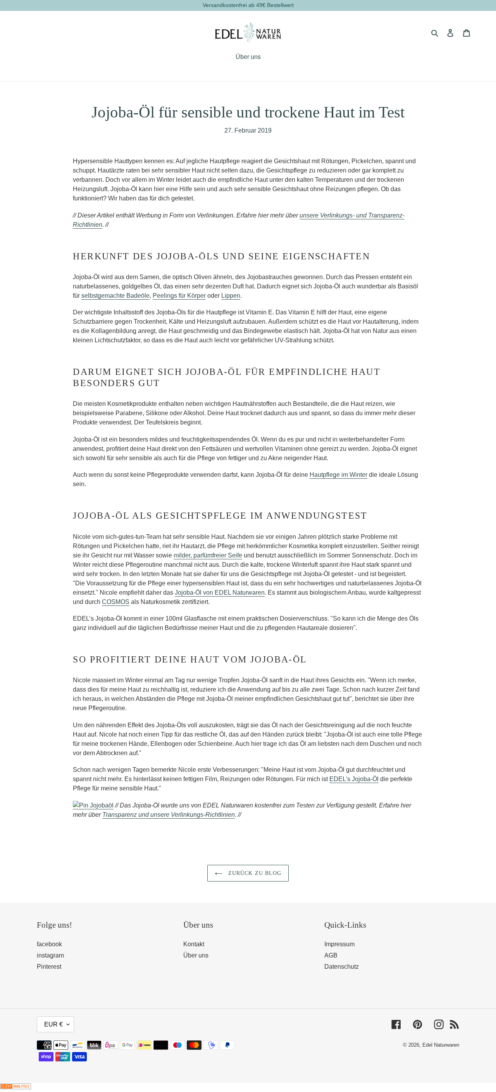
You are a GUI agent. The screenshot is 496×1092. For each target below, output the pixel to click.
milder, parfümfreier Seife (208, 555)
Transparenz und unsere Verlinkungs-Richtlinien (168, 814)
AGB (331, 955)
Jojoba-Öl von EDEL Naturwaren (220, 592)
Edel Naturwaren (440, 1045)
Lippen (230, 295)
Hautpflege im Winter (338, 474)
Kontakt (193, 944)
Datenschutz (341, 966)
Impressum (339, 944)
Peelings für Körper (179, 295)
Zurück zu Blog (254, 873)
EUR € (53, 1024)
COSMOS (115, 602)
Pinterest (49, 966)
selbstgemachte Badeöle (115, 295)
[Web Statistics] (15, 1087)
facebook (49, 944)
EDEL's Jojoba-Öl (354, 779)
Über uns (195, 955)
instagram (50, 955)
